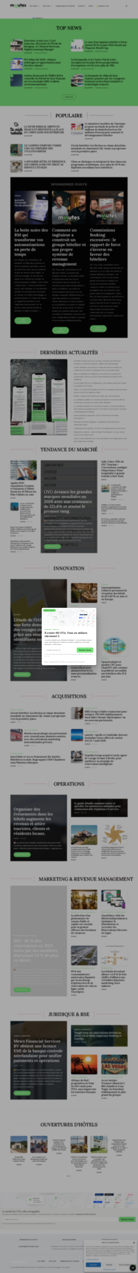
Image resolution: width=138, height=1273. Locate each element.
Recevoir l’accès (85, 650)
